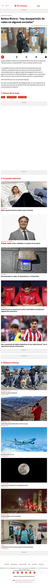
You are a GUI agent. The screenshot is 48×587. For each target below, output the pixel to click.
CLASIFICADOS (41, 564)
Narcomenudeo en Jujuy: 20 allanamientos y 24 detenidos (20, 276)
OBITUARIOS (34, 564)
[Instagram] (35, 573)
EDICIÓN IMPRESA (14, 564)
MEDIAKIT (31, 576)
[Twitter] (22, 573)
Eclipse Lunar (4, 483)
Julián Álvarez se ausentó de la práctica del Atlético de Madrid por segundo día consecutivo (22, 310)
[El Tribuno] (21, 5)
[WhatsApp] (30, 573)
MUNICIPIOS (6, 564)
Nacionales (4, 208)
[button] (17, 57)
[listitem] (7, 6)
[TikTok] (18, 573)
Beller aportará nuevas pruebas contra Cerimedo (17, 210)
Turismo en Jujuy (6, 391)
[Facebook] (26, 573)
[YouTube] (14, 573)
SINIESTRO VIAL (5, 514)
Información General (6, 15)
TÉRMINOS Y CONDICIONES (18, 576)
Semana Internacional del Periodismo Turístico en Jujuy (14, 423)
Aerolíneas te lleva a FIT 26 (7, 454)
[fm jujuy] (38, 6)
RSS (34, 576)
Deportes (3, 307)
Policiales (4, 274)
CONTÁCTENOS (26, 576)
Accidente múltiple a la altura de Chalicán (11, 516)
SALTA (29, 564)
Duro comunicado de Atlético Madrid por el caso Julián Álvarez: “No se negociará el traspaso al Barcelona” (24, 345)
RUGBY (2, 545)
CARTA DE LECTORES (22, 564)
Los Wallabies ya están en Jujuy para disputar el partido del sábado (17, 547)
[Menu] (3, 6)
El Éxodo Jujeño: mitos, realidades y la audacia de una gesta (20, 243)
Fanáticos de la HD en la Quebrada (9, 393)
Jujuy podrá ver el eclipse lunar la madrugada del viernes (14, 485)
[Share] (2, 57)
